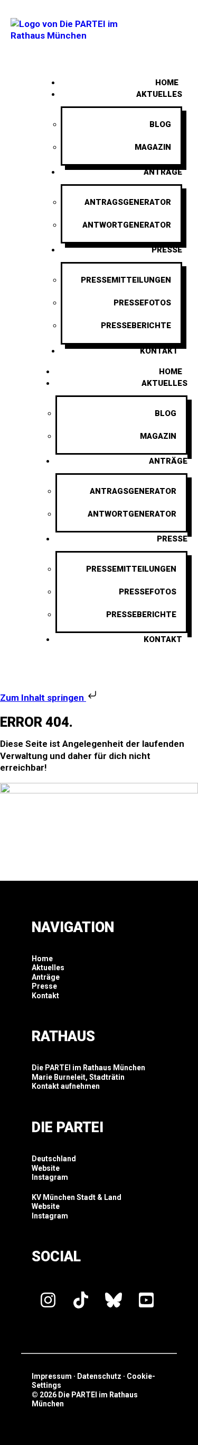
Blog (160, 124)
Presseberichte (136, 325)
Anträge (163, 172)
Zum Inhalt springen (43, 697)
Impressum (52, 1376)
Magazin (153, 147)
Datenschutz (99, 1376)
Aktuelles (159, 94)
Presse (167, 250)
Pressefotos (142, 303)
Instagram (50, 1177)
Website (46, 1168)
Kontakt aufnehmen (66, 1086)
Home (170, 371)
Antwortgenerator (126, 225)
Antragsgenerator (127, 202)
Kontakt (159, 351)
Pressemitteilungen (126, 280)
